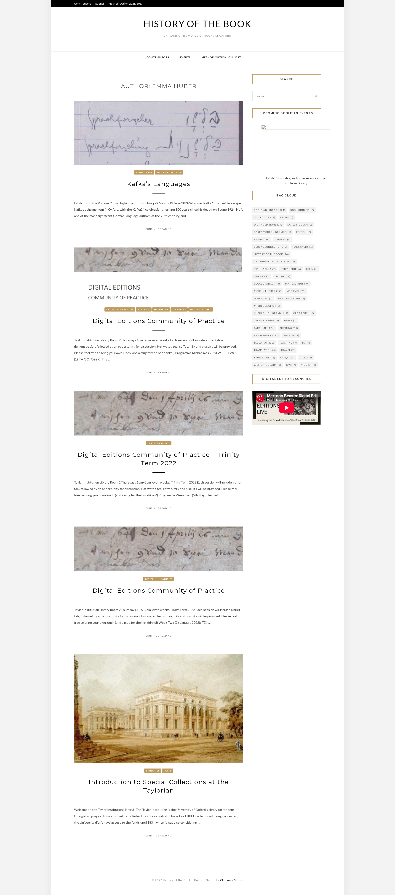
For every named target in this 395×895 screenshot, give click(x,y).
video (306, 357)
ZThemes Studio (231, 880)
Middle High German (271, 313)
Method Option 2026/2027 (126, 3)
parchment (264, 328)
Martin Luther (267, 291)
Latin (312, 269)
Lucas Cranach (267, 283)
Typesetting (264, 357)
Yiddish (308, 364)
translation (265, 350)
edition (303, 232)
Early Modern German (272, 232)
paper (290, 320)
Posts (167, 770)
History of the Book (197, 23)
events (262, 239)
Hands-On (161, 309)
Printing (289, 328)
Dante (286, 217)
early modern (299, 224)
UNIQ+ (287, 357)
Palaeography (200, 309)
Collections (264, 217)
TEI (306, 342)
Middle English (267, 305)
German (283, 239)
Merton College (291, 298)
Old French (303, 313)
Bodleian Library (269, 210)
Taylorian (264, 342)
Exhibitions (144, 172)
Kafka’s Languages (158, 184)
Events (100, 3)
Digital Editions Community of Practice (159, 321)
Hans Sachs (302, 246)
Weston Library (267, 364)
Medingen (263, 298)
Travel (288, 350)
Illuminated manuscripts (274, 261)
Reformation (266, 335)
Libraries (179, 309)
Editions (144, 309)
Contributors (82, 3)
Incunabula (265, 269)
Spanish (291, 335)
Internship (291, 269)
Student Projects (169, 172)
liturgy (282, 276)
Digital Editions (268, 224)
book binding (302, 210)
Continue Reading (159, 229)
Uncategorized (159, 443)
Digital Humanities (119, 309)
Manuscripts (297, 283)
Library (262, 276)
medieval (296, 291)
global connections (270, 246)
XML (291, 364)
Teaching (288, 342)
